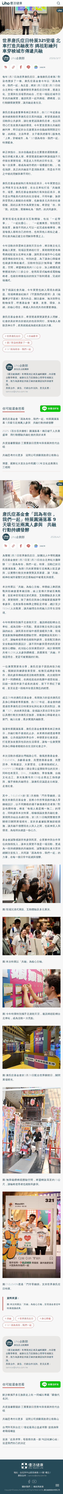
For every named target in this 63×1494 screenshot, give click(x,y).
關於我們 (26, 1486)
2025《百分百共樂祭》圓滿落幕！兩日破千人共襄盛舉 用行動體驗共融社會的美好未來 (31, 433)
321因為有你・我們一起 (19, 349)
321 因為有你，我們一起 (19, 1325)
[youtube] (34, 1482)
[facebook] (29, 1482)
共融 (9, 1318)
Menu (60, 1485)
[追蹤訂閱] (36, 67)
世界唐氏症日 (14, 336)
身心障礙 (46, 1318)
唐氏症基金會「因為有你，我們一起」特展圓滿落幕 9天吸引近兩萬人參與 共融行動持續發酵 (30, 421)
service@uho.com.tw (37, 1475)
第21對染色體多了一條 (18, 342)
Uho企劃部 (18, 58)
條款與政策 (38, 1486)
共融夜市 (33, 336)
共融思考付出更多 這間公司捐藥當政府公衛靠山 (30, 455)
